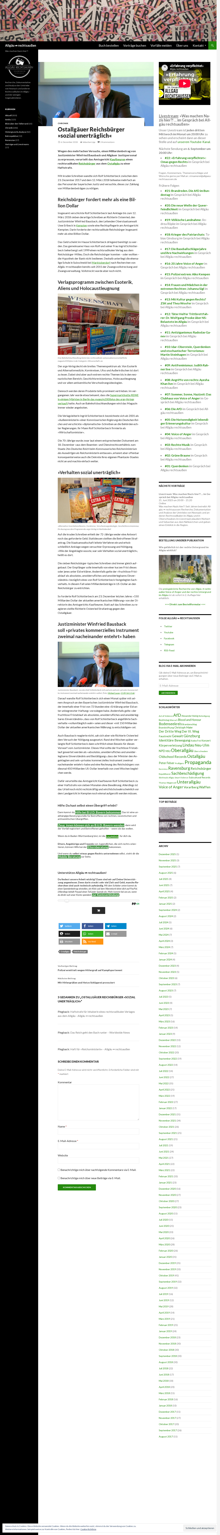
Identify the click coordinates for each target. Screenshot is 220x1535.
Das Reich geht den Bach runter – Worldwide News (100, 1032)
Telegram (169, 644)
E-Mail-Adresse (68, 1140)
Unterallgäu (189, 782)
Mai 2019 (164, 1306)
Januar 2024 (165, 959)
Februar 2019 (166, 1325)
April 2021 (164, 1163)
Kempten (81, 225)
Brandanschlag (189, 724)
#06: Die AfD (173, 409)
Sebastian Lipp (88, 142)
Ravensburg (179, 768)
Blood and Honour (189, 719)
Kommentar (65, 1082)
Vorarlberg (191, 787)
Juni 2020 (164, 1225)
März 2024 (164, 947)
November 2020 (167, 1194)
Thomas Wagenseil (167, 782)
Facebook (169, 638)
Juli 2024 (163, 922)
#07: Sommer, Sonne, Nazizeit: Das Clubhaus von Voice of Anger (186, 396)
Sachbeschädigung (187, 773)
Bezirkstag (164, 720)
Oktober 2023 (166, 978)
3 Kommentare (107, 142)
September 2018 (168, 1355)
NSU (168, 751)
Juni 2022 (164, 1077)
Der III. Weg (190, 731)
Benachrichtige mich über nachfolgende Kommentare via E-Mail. (98, 1169)
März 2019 (164, 1318)
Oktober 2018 (166, 1349)
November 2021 (167, 1120)
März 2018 (164, 1393)
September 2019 (168, 1281)
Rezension (10, 140)
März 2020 (164, 1244)
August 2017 (166, 1436)
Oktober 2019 (166, 1275)
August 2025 (166, 872)
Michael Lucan (114, 693)
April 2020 (164, 1238)
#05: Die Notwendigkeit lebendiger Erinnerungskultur (185, 421)
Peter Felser (166, 763)
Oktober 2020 (166, 1201)
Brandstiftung (166, 727)
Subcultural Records (199, 777)
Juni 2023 (164, 1002)
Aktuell (8, 115)
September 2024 (168, 909)
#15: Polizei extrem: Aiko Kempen (187, 274)
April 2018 (164, 1386)
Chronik (63, 123)
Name (62, 1126)
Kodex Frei (196, 740)
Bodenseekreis (170, 724)
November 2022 (167, 1046)
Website (63, 1155)
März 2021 (164, 1170)
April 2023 (164, 1015)
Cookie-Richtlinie (88, 1529)
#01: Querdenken (177, 466)
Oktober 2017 (166, 1424)
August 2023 (166, 990)
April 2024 (164, 940)
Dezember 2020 (167, 1188)
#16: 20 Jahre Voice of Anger (184, 263)
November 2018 (167, 1343)
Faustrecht (165, 736)
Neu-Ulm (202, 745)
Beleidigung (204, 716)
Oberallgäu (182, 750)
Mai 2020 (164, 1232)
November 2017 (167, 1417)
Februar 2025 (166, 897)
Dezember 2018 (167, 1337)
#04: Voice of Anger (178, 434)
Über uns (182, 45)
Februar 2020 (166, 1250)
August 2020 (166, 1213)
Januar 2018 (165, 1405)
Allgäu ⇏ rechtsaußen (20, 45)
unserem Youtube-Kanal (194, 142)
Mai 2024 (164, 934)
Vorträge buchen (134, 45)
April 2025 (164, 891)
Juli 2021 (163, 1145)
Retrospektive (11, 136)
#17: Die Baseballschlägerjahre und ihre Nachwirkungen (183, 251)
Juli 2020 (163, 1219)
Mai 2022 (164, 1083)
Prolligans (179, 763)
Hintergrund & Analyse (15, 132)
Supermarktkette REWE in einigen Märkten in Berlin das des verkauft (98, 399)
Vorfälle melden (161, 45)
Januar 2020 (165, 1256)
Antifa (8, 119)
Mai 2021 (164, 1157)
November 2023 (167, 971)
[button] (69, 926)
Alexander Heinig (190, 715)
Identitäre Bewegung (174, 740)
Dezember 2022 (167, 1040)
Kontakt (198, 45)
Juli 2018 (163, 1368)
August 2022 (166, 1064)
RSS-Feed (169, 650)
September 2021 (168, 1132)
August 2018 (166, 1362)
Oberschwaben (201, 751)
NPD (162, 751)
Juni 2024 (164, 928)
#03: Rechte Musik (177, 445)
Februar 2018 (166, 1399)
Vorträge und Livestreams (17, 144)
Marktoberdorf (101, 262)
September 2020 (168, 1207)
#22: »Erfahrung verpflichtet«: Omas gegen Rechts (183, 160)
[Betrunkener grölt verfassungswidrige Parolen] (172, 820)
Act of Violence (166, 716)
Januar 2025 (165, 903)
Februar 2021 (166, 1176)
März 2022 (164, 1095)
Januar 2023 (165, 1033)
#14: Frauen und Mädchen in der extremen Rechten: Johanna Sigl (184, 287)
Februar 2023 (166, 1027)
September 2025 (168, 866)
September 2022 (168, 1058)
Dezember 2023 (167, 965)
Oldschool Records (173, 757)
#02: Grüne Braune (177, 455)
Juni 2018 (164, 1374)
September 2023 (168, 984)
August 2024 (166, 916)
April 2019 (164, 1312)
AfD (177, 715)
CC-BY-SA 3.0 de (127, 693)
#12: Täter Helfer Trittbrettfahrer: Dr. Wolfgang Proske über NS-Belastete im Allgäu (185, 318)
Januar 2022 (165, 1108)
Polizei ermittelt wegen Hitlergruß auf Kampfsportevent (90, 968)
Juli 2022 (163, 1071)
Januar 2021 (165, 1182)
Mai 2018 (164, 1380)
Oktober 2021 (166, 1126)
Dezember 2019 (167, 1263)
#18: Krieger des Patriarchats (184, 234)
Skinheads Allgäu (166, 777)
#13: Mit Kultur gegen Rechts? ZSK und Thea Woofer (183, 301)
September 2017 (168, 1430)
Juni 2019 (164, 1300)
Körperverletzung (170, 745)
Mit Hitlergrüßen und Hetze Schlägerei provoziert (86, 980)
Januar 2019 (165, 1331)
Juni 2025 (164, 885)
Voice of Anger (171, 787)
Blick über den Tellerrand (16, 123)
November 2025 (167, 860)
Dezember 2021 (167, 1114)
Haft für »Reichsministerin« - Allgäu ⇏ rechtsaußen (100, 1049)
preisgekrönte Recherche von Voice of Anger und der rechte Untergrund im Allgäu (185, 591)
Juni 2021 (164, 1151)
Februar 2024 (166, 953)
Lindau (188, 745)
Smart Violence (181, 777)
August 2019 (166, 1287)
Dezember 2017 (167, 1411)
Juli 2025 (163, 878)
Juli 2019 (163, 1294)
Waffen (204, 787)
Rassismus (163, 769)
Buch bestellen (109, 45)
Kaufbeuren (117, 159)
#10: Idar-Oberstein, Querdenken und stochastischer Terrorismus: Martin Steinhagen (186, 350)
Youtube (168, 632)
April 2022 (164, 1089)
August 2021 (166, 1139)
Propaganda (198, 762)
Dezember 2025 (167, 854)
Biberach (174, 720)
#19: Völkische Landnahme (183, 220)
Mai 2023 (164, 1009)
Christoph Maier (183, 727)
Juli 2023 (163, 996)
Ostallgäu (113, 163)
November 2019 (167, 1269)
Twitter (168, 626)
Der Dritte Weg (170, 731)
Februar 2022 (166, 1101)
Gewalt (177, 736)
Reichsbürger (87, 163)
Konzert (206, 740)
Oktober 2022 (166, 1052)
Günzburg (192, 736)
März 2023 (164, 1021)
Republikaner (165, 774)
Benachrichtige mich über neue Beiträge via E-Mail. (90, 1178)
